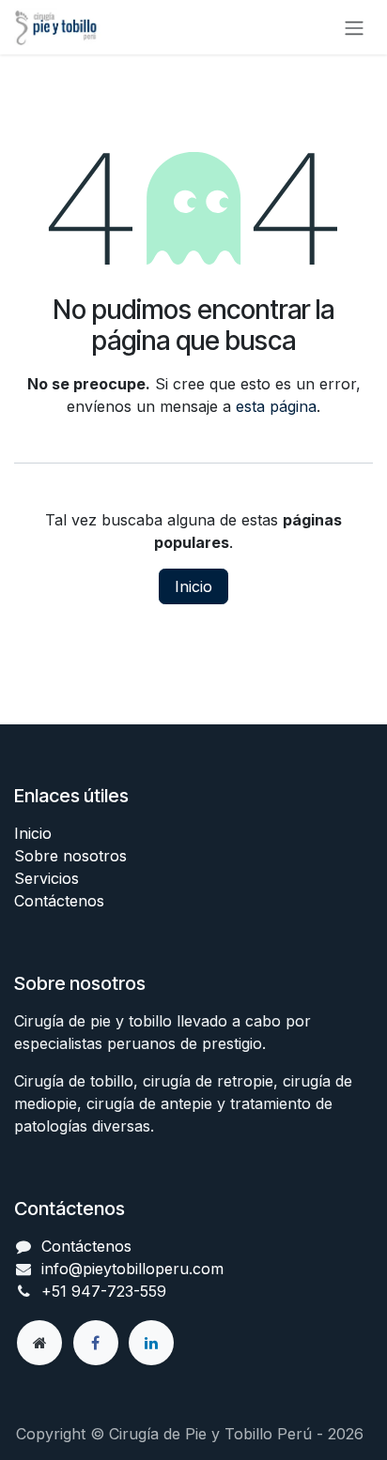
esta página (276, 406)
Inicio (193, 586)
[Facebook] (95, 1342)
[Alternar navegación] (354, 27)
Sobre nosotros (70, 855)
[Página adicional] (39, 1342)
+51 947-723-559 (103, 1291)
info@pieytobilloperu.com (132, 1268)
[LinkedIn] (151, 1342)
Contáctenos (59, 900)
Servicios (46, 878)
